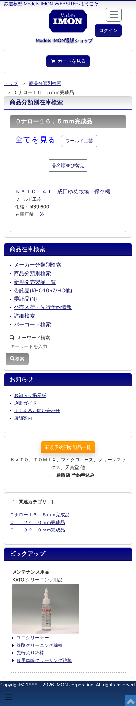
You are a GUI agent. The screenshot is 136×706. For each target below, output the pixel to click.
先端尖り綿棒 (30, 652)
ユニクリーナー (33, 637)
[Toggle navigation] (8, 697)
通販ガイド (25, 403)
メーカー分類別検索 (37, 265)
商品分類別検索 (45, 83)
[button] (108, 30)
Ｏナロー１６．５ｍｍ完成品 (40, 514)
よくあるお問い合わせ (37, 410)
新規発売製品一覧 (35, 282)
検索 (19, 358)
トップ (11, 83)
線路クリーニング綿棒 (40, 645)
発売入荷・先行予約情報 (43, 307)
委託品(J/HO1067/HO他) (43, 290)
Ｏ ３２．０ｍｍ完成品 (37, 530)
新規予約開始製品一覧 (68, 447)
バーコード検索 (32, 324)
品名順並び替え (68, 165)
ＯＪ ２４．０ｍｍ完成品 (37, 522)
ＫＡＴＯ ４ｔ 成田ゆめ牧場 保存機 (62, 191)
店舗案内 (23, 418)
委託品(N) (25, 299)
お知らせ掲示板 (30, 395)
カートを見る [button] (70, 61)
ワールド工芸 (79, 140)
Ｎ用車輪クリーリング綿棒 (44, 660)
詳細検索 (24, 316)
